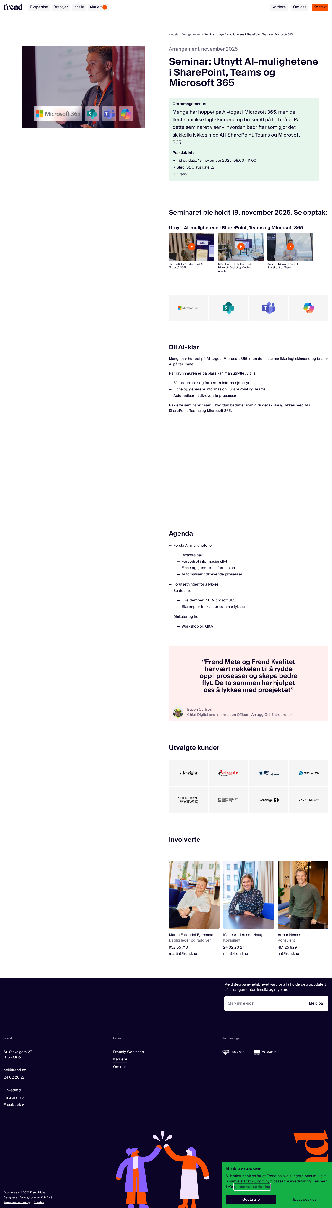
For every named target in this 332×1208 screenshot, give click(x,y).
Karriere (279, 7)
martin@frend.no (183, 953)
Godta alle (251, 1199)
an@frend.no (288, 953)
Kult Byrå (46, 1197)
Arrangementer (191, 35)
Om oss (299, 7)
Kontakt (320, 7)
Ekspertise (39, 7)
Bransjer (61, 7)
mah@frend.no (235, 953)
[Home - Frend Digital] (13, 6)
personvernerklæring (252, 1187)
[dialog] (277, 1185)
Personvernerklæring (17, 1202)
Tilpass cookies (303, 1199)
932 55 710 (178, 947)
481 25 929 (287, 947)
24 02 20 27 (233, 947)
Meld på (316, 1003)
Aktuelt (98, 7)
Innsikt (78, 7)
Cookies (39, 1202)
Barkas (23, 1197)
